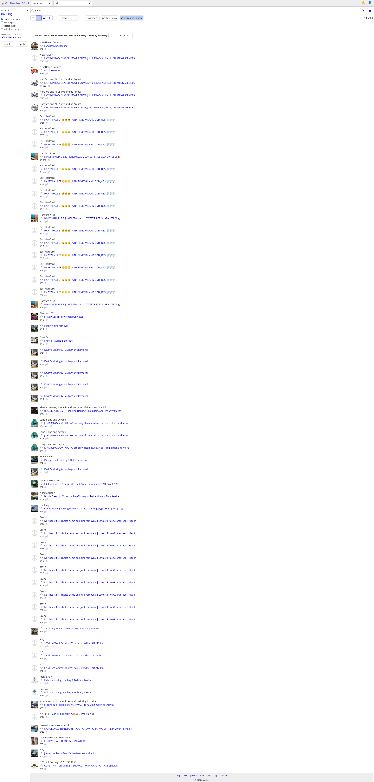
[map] (50, 17)
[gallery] (44, 17)
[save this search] (370, 10)
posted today (10, 25)
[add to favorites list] (41, 46)
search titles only (12, 19)
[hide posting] (45, 49)
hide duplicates (11, 29)
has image (9, 22)
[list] (33, 17)
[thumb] (38, 17)
